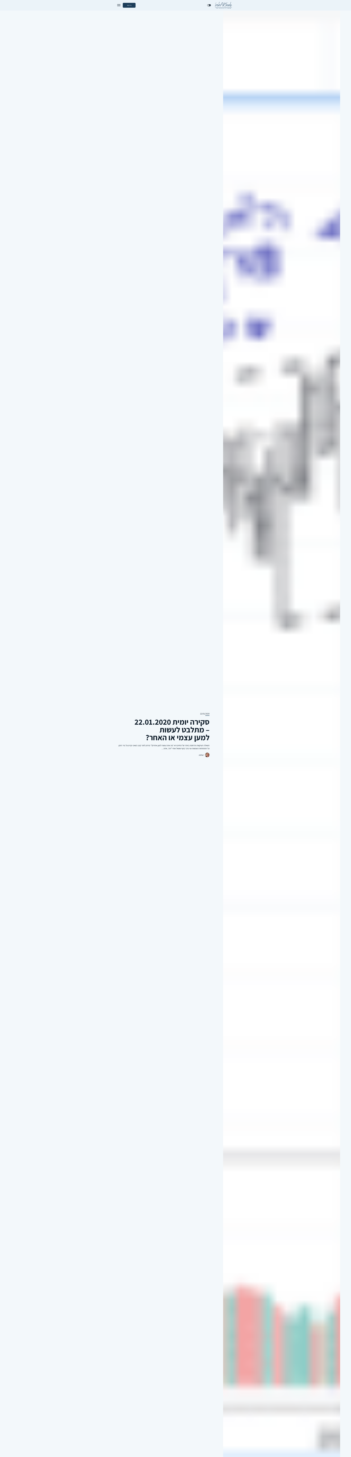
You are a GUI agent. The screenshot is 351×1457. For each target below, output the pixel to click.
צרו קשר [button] (129, 5)
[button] (119, 5)
